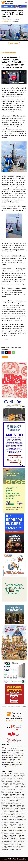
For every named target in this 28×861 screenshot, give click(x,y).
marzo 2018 (9, 819)
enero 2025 (10, 781)
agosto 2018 (4, 817)
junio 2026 (16, 773)
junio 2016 (16, 828)
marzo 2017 (21, 824)
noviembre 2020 (4, 805)
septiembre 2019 (4, 811)
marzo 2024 (9, 786)
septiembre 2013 (5, 844)
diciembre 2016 (17, 825)
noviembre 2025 (12, 776)
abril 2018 (3, 819)
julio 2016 (10, 828)
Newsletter (20, 10)
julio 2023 (19, 789)
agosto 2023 (12, 789)
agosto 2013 (12, 844)
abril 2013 (15, 846)
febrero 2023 (4, 792)
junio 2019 (3, 813)
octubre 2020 (12, 805)
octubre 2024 (12, 783)
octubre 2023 (20, 787)
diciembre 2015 (4, 832)
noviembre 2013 (12, 843)
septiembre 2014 (20, 838)
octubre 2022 (12, 794)
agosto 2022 (4, 795)
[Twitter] (9, 721)
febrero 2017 (4, 825)
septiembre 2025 (5, 778)
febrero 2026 (16, 775)
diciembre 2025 (4, 776)
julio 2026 (10, 773)
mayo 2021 (9, 802)
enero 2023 (10, 792)
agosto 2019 (12, 811)
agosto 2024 (4, 784)
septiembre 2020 (20, 805)
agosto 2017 (12, 822)
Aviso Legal (17, 858)
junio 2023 (3, 791)
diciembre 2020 (17, 803)
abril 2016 (3, 830)
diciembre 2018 (17, 814)
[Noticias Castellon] (7, 2)
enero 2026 (22, 775)
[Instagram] (12, 721)
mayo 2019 (9, 813)
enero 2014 (22, 841)
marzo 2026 (9, 775)
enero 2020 (23, 808)
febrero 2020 (16, 808)
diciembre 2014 (17, 836)
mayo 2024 (22, 784)
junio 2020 (16, 806)
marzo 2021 (21, 802)
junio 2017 (3, 824)
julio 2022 (10, 795)
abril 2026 (3, 775)
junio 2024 (16, 784)
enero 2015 (10, 836)
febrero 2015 (4, 836)
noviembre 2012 (4, 849)
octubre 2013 (20, 843)
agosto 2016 (4, 828)
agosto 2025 (12, 778)
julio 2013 (19, 844)
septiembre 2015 (4, 833)
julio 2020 (10, 806)
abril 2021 (15, 802)
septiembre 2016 (20, 827)
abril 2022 (3, 797)
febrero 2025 (4, 781)
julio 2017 (18, 822)
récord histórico (5, 349)
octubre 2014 (12, 838)
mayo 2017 (9, 824)
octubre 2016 (12, 827)
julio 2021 (18, 800)
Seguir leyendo (14, 43)
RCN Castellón (18, 347)
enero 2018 (22, 819)
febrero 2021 (4, 803)
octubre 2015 (20, 832)
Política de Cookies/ (12, 859)
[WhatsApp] (13, 352)
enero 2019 (10, 814)
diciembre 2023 (4, 787)
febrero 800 (18, 849)
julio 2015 (18, 833)
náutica (12, 347)
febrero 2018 (16, 819)
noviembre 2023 (12, 787)
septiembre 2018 (20, 816)
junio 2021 (3, 802)
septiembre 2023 (5, 789)
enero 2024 (23, 786)
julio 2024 (10, 784)
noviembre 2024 (4, 783)
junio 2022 (16, 795)
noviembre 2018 (4, 816)
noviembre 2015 (12, 832)
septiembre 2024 (20, 783)
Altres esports (14, 10)
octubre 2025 (20, 776)
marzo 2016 (9, 830)
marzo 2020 (9, 808)
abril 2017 (15, 824)
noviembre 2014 (4, 838)
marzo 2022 (9, 797)
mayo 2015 (9, 835)
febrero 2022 (16, 797)
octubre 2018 (12, 816)
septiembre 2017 (4, 822)
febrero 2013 (4, 847)
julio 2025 (19, 778)
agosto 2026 (4, 773)
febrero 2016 (16, 830)
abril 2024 (3, 786)
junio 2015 (3, 835)
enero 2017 (10, 825)
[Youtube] (15, 721)
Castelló (3, 10)
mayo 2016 (21, 828)
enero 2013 (10, 847)
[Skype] (21, 721)
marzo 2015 (21, 835)
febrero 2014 (16, 841)
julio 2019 (18, 811)
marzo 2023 (21, 791)
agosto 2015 (12, 833)
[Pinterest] (9, 352)
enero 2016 (22, 830)
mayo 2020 (22, 806)
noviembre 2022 (4, 794)
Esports (8, 10)
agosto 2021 (12, 800)
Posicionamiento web (21, 859)
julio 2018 (10, 817)
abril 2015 (15, 835)
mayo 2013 (9, 846)
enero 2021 (10, 803)
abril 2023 (16, 791)
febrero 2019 (4, 814)
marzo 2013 (21, 846)
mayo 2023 (9, 791)
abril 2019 (15, 813)
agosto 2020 (4, 806)
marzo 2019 (21, 813)
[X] (6, 352)
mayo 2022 (21, 795)
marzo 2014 (9, 841)
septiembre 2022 (20, 794)
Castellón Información (8, 52)
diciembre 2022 (18, 792)
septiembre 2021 (4, 800)
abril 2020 (3, 808)
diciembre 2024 (17, 781)
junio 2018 (16, 817)
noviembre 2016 (4, 827)
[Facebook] (2, 352)
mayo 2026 (21, 773)
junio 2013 (3, 846)
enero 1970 (12, 849)
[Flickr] (18, 721)
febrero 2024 (16, 786)
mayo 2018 (21, 817)
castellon (7, 347)
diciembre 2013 (4, 843)
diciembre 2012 (17, 847)
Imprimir (5, 357)
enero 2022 (22, 797)
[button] (1, 239)
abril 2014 (3, 841)
